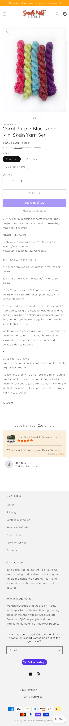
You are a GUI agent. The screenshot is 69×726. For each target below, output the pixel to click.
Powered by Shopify (44, 720)
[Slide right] (41, 118)
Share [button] (9, 402)
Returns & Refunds (17, 527)
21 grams (33, 159)
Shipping (18, 147)
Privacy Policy (14, 535)
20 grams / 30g (17, 167)
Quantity (7, 174)
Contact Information (18, 519)
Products (11, 550)
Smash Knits (28, 720)
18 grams (13, 159)
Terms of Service (16, 542)
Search (10, 504)
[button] (4, 14)
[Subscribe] (58, 650)
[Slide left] (27, 118)
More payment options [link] (34, 211)
